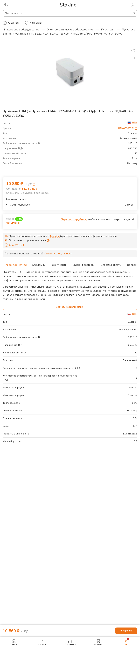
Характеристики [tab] (16, 265)
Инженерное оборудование (21, 29)
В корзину (126, 630)
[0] (133, 50)
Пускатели (107, 29)
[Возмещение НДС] (34, 184)
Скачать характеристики (70, 306)
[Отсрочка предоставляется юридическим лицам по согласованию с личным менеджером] (48, 240)
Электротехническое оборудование (70, 29)
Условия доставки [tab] (84, 265)
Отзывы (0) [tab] (39, 265)
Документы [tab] (59, 265)
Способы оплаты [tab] (111, 265)
